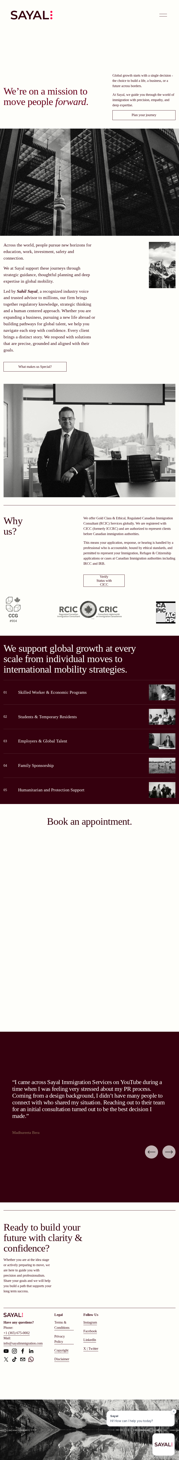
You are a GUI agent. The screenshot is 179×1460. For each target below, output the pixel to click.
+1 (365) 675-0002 (16, 1333)
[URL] (31, 1359)
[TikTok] (14, 1359)
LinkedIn (89, 1340)
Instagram (90, 1322)
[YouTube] (6, 1351)
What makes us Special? (35, 366)
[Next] (169, 1152)
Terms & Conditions (61, 1325)
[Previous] (151, 1152)
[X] (6, 1359)
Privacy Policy (59, 1338)
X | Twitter (90, 1348)
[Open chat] (163, 1444)
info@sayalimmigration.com (23, 1343)
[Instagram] (14, 1351)
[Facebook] (22, 1351)
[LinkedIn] (31, 1351)
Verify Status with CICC (104, 580)
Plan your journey (144, 115)
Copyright (61, 1350)
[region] (89, 1107)
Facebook (90, 1331)
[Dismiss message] (173, 1411)
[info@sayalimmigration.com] (22, 1359)
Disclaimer (61, 1359)
